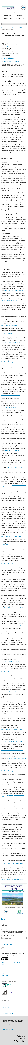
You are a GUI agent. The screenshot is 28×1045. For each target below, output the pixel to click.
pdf (4, 919)
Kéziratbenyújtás (20, 18)
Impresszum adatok (8, 18)
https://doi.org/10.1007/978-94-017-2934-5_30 (12, 863)
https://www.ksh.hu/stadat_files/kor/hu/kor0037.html (14, 625)
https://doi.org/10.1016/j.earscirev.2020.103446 (12, 879)
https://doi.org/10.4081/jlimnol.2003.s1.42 (11, 278)
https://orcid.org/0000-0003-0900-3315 (9, 58)
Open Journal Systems (7, 1013)
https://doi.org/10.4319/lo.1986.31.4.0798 (11, 564)
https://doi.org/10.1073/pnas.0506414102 (11, 576)
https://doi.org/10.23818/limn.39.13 (9, 333)
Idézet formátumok (6, 938)
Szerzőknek (4, 1005)
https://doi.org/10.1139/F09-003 (15, 467)
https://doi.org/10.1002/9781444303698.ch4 (11, 672)
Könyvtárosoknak (6, 1007)
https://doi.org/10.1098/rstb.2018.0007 (17, 758)
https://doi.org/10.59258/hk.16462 (12, 61)
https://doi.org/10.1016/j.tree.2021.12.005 (11, 362)
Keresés (14, 24)
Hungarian (5, 975)
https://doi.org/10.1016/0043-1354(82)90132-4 (12, 750)
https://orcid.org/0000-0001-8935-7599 (9, 46)
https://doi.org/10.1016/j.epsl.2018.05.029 (13, 691)
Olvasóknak (4, 1003)
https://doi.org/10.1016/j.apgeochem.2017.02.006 (12, 592)
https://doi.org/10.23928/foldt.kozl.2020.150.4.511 (13, 715)
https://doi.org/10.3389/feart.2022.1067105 (11, 741)
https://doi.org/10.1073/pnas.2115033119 (11, 536)
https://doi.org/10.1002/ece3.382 (11, 450)
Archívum (16, 12)
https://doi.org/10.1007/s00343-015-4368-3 (11, 821)
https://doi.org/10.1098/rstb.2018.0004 (10, 646)
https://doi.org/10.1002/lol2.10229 (9, 300)
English (4, 973)
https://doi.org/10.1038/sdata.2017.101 (10, 395)
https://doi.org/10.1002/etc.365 (8, 407)
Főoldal (3, 27)
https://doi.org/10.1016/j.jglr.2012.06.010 (10, 342)
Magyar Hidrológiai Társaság (11, 1028)
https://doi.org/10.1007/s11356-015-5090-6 (11, 729)
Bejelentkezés (23, 1)
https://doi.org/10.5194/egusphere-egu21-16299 (13, 607)
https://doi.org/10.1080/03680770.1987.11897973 (12, 504)
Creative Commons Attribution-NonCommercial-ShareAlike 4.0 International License (13, 962)
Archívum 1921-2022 (9, 15)
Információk (20, 15)
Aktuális (10, 12)
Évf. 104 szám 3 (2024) (17, 27)
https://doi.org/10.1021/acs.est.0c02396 (13, 290)
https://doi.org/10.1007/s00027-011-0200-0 (11, 661)
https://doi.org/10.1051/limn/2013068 (10, 325)
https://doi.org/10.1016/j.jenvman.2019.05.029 (12, 771)
